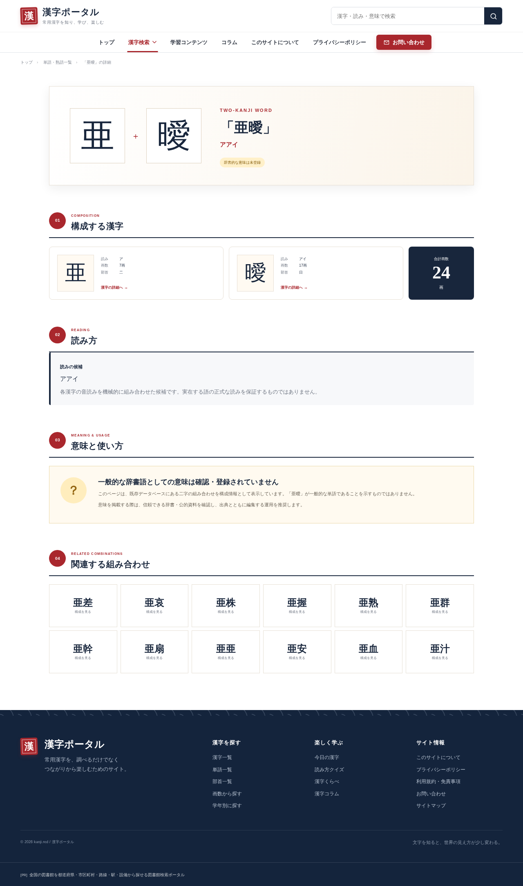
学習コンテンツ (189, 42)
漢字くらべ (327, 781)
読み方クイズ (329, 769)
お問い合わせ (431, 794)
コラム (229, 42)
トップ (106, 42)
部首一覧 (222, 781)
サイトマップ (431, 805)
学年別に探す (227, 805)
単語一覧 (222, 769)
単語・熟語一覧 (57, 62)
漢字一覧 (222, 757)
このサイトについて (275, 42)
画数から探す (227, 794)
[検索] (493, 15)
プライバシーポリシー (339, 42)
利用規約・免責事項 (438, 781)
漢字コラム (327, 794)
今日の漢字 (327, 757)
